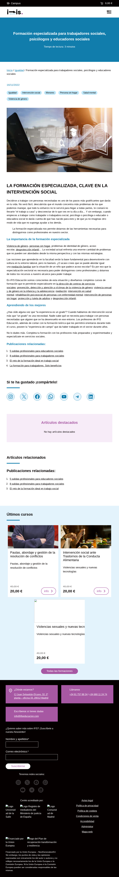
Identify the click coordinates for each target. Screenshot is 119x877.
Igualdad (19, 70)
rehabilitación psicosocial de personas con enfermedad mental (49, 294)
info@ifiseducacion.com (26, 716)
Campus (15, 3)
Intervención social (31, 93)
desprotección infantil (27, 249)
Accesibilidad (87, 821)
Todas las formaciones (60, 671)
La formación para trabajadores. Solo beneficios (36, 365)
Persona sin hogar (68, 93)
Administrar (87, 826)
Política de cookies (87, 811)
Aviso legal (87, 800)
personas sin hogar (39, 246)
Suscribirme (18, 766)
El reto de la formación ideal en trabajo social (34, 360)
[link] (106, 3)
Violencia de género (18, 99)
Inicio (9, 70)
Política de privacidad (87, 805)
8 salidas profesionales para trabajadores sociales (37, 355)
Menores (50, 93)
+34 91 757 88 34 (79, 694)
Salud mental (89, 93)
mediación (61, 291)
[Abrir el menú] (109, 12)
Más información (33, 561)
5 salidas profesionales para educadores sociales (36, 351)
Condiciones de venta (87, 816)
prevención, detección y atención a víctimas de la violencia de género (55, 287)
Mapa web (87, 832)
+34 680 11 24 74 (98, 694)
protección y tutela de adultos (34, 298)
